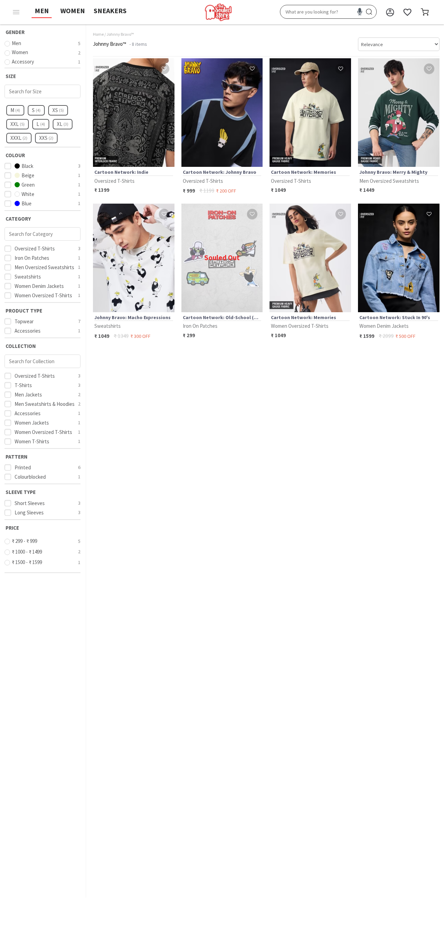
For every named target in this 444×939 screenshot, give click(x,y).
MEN (42, 10)
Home (98, 34)
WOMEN (72, 10)
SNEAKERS (110, 10)
